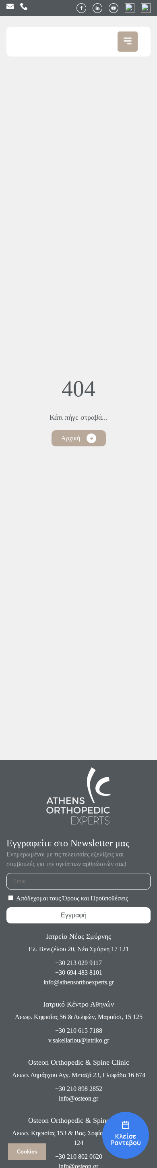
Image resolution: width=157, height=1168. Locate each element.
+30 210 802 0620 (78, 1156)
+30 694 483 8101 (78, 972)
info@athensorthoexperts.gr (78, 982)
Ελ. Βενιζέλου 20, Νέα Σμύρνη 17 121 (79, 949)
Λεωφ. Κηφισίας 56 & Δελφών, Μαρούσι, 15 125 (79, 1016)
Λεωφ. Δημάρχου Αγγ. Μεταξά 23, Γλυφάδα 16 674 (78, 1075)
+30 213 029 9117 (78, 962)
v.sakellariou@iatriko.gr (78, 1040)
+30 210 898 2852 (78, 1088)
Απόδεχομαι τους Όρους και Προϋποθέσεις (72, 898)
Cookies (27, 1152)
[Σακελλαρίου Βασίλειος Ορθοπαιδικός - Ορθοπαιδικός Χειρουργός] (125, 1136)
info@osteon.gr (78, 1098)
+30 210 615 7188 (78, 1030)
